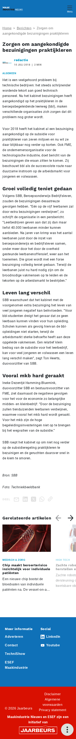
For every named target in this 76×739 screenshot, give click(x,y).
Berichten (24, 28)
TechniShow (15, 653)
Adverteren (14, 636)
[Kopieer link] (51, 498)
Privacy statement (52, 710)
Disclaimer (52, 694)
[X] (34, 499)
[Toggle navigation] (70, 8)
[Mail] (17, 499)
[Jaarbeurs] (38, 730)
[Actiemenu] (67, 730)
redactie (21, 60)
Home (7, 28)
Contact (11, 645)
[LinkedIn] (26, 499)
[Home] (12, 9)
